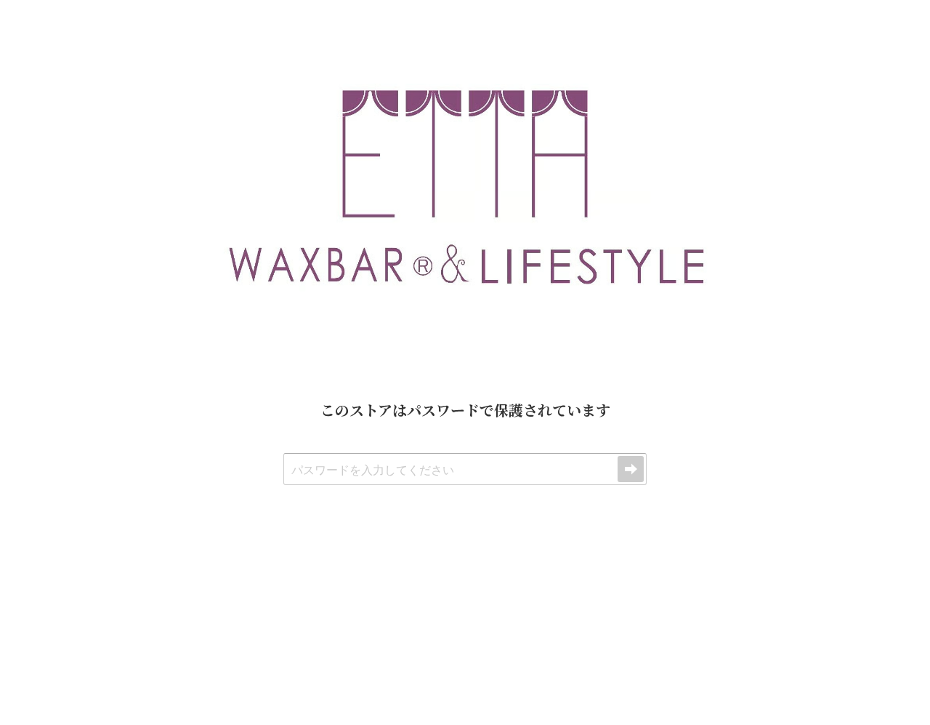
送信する (631, 469)
